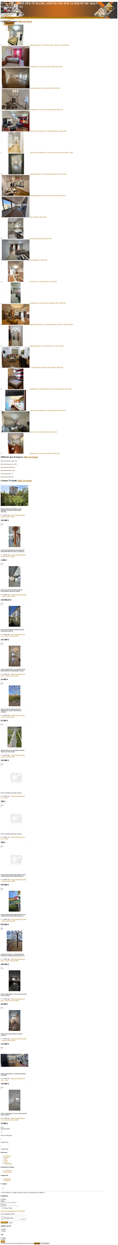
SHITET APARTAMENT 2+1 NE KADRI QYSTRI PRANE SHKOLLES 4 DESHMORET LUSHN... (13, 670)
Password (3, 1204)
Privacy (6, 1162)
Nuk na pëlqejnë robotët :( (8, 1214)
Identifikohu (11, 17)
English (10, 26)
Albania (10, 25)
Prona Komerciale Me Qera (18, 555)
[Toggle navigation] (16, 6)
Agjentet (6, 1157)
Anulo (10, 1222)
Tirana (6, 797)
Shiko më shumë (25, 21)
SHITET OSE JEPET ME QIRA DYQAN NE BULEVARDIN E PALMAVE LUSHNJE (11, 590)
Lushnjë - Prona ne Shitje (8, 516)
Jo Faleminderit (45, 1243)
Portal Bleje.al (8, 1163)
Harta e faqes (7, 1172)
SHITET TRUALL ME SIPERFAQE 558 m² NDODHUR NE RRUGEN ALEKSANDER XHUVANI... (11, 510)
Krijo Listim (9, 23)
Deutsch (10, 28)
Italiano (10, 29)
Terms (6, 1160)
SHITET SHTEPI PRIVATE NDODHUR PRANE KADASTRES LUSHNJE (12, 630)
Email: (2, 1201)
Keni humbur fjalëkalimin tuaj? (9, 1211)
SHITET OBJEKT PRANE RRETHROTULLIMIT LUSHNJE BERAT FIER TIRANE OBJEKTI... (13, 875)
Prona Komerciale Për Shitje (18, 594)
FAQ (5, 1159)
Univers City (7, 1156)
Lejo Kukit (36, 1243)
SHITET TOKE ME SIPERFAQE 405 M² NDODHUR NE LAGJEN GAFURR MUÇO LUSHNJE (11, 710)
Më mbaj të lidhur (7, 1208)
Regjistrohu (11, 19)
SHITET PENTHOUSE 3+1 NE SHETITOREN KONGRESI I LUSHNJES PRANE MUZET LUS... (13, 955)
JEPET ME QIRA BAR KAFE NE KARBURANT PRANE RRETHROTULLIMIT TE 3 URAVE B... (13, 550)
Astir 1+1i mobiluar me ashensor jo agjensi (11, 792)
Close (2, 1241)
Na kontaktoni (8, 1170)
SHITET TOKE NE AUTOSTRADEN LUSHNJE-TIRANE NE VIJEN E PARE (13, 751)
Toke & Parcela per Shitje (18, 515)
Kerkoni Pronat (8, 14)
